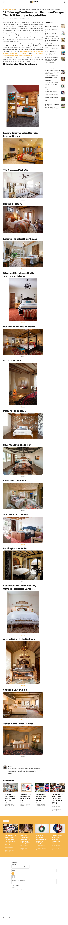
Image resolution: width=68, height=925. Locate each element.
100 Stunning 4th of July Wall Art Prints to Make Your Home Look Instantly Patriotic (52, 72)
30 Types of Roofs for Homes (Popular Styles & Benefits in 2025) (51, 26)
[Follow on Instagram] (6, 917)
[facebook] (9, 774)
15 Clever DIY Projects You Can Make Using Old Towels (52, 52)
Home (5, 9)
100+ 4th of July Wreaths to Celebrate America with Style (51, 92)
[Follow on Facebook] (4, 917)
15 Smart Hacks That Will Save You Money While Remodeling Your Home (52, 40)
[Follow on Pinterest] (11, 774)
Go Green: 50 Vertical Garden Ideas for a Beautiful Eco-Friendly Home (52, 99)
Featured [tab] (6, 821)
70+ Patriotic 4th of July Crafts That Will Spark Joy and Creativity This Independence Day (52, 106)
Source (23, 129)
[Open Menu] (4, 2)
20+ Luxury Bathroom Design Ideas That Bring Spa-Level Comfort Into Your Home (51, 59)
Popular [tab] (12, 821)
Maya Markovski (56, 806)
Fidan (6, 18)
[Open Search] (64, 2)
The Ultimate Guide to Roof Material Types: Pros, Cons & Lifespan (51, 33)
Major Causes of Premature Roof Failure (52, 46)
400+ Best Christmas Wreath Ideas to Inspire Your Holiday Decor (51, 86)
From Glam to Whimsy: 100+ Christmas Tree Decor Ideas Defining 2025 (51, 79)
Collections (11, 9)
